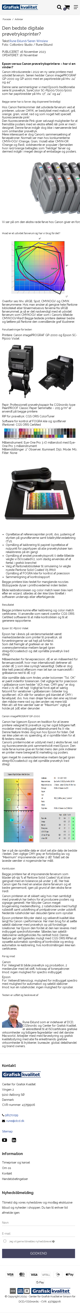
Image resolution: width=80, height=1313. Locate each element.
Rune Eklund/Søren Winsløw (28, 41)
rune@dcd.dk (15, 1120)
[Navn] (38, 1222)
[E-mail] (38, 1233)
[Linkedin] (14, 1140)
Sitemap (7, 1131)
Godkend (38, 1253)
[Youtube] (4, 1140)
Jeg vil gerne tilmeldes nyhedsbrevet (36, 1240)
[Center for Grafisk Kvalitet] (20, 7)
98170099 (11, 1115)
